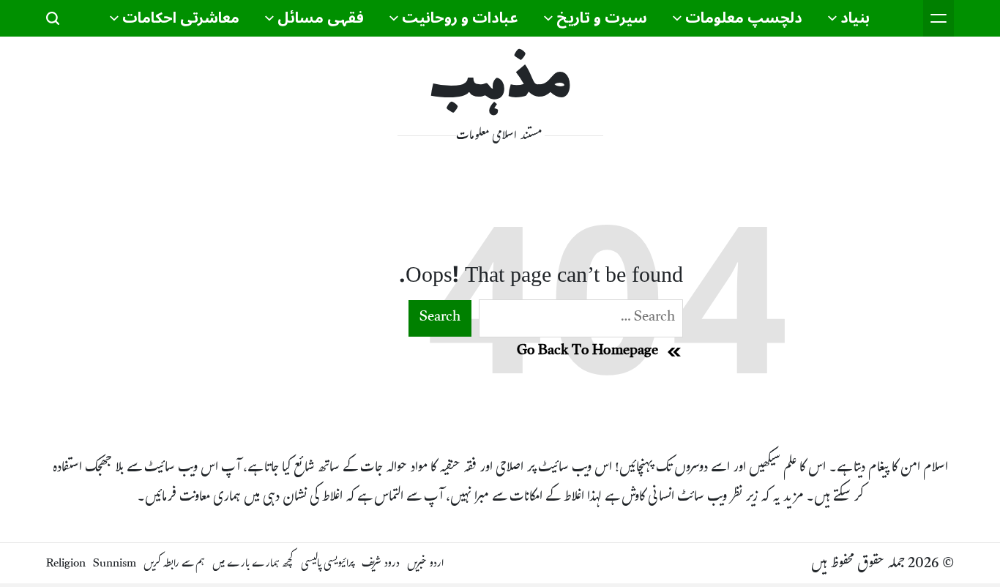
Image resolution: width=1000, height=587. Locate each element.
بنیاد (855, 18)
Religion (66, 564)
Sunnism (114, 564)
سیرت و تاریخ (601, 18)
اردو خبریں (425, 564)
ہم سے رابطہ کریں (174, 564)
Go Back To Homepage (587, 352)
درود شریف (381, 564)
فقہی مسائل (320, 18)
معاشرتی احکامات (180, 18)
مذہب (500, 84)
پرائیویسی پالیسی (327, 564)
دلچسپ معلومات (743, 18)
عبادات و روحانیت (460, 18)
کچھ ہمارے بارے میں (253, 564)
